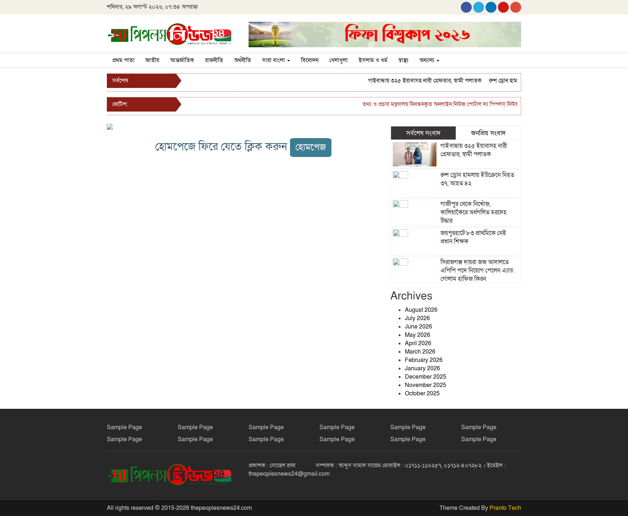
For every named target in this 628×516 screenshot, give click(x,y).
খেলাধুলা (338, 60)
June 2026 (418, 327)
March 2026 (420, 352)
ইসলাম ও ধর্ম (373, 60)
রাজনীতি (214, 60)
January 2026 (422, 368)
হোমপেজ (310, 147)
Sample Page (124, 427)
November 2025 (425, 385)
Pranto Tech (505, 508)
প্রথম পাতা (123, 60)
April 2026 (418, 343)
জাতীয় (152, 60)
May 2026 (417, 335)
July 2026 (417, 318)
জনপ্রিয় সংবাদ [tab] (488, 133)
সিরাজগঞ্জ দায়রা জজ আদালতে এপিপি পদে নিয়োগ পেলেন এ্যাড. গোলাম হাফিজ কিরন (477, 270)
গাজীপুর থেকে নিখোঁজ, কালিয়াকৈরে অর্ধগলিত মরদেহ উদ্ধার (473, 212)
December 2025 (425, 377)
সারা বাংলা (274, 60)
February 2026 (424, 360)
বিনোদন (309, 60)
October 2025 (422, 394)
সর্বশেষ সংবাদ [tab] (423, 133)
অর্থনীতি (242, 60)
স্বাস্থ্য (403, 60)
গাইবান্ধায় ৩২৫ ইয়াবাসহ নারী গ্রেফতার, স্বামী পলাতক (418, 81)
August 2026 (421, 310)
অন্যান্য (427, 60)
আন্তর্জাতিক (182, 60)
